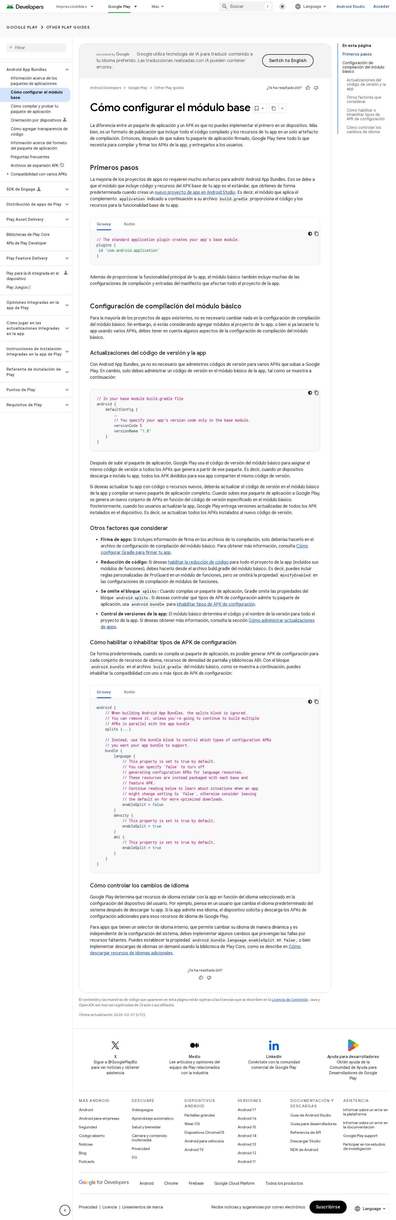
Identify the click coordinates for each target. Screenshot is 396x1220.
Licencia (110, 1207)
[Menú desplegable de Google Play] (138, 6)
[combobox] (246, 6)
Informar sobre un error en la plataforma (365, 1111)
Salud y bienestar (146, 1127)
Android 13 (247, 1144)
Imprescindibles (71, 6)
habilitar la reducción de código (198, 562)
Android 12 (247, 1152)
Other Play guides (68, 27)
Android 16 (247, 1118)
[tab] (104, 224)
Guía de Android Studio (310, 1115)
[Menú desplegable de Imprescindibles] (94, 6)
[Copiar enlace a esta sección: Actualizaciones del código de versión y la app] (211, 353)
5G (134, 1157)
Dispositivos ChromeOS (204, 1132)
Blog (82, 1152)
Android (86, 1109)
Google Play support (360, 1135)
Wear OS (192, 1123)
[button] (32, 69)
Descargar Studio (305, 1141)
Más (155, 6)
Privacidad (141, 1148)
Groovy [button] (104, 224)
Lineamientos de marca (142, 1207)
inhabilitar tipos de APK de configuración (216, 604)
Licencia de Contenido (290, 999)
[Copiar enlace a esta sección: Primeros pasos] (143, 168)
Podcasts (86, 1161)
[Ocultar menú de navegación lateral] (65, 1210)
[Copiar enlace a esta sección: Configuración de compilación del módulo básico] (246, 307)
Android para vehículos (204, 1141)
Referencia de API (305, 1132)
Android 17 (247, 1109)
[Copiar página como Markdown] (274, 108)
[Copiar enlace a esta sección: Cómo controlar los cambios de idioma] (194, 886)
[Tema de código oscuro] (310, 233)
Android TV (194, 1149)
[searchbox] (36, 47)
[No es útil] (316, 88)
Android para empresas (99, 1118)
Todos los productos (284, 1183)
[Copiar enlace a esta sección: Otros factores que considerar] (173, 528)
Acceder (381, 6)
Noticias (86, 1144)
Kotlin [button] (129, 224)
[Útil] (308, 88)
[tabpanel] (205, 247)
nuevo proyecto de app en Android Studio (195, 192)
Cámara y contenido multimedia (149, 1137)
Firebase (196, 1183)
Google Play (119, 6)
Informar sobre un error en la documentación (365, 1124)
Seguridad (88, 1127)
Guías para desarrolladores (313, 1123)
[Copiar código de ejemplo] (316, 233)
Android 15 (247, 1127)
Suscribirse (328, 1207)
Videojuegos (142, 1109)
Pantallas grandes (200, 1115)
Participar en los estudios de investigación (364, 1146)
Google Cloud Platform (234, 1183)
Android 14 (247, 1135)
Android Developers (105, 87)
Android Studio (350, 6)
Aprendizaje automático (152, 1118)
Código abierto (92, 1135)
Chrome (171, 1183)
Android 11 (247, 1161)
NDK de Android (304, 1149)
